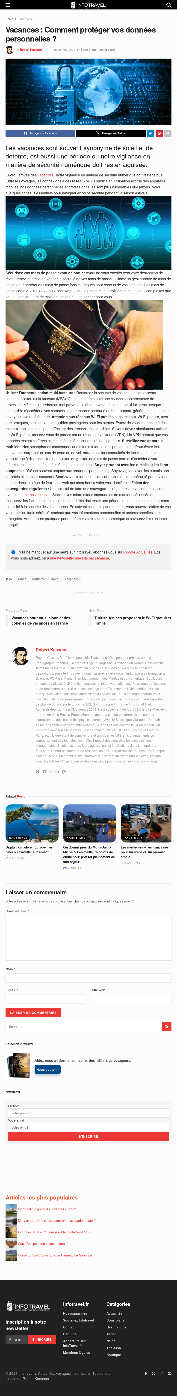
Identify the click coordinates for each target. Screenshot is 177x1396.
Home (9, 19)
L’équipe (70, 1334)
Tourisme (38, 579)
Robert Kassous (31, 49)
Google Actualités (137, 552)
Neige (110, 1341)
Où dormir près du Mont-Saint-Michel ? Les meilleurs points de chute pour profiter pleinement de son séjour (89, 854)
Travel (54, 579)
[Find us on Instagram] (161, 1373)
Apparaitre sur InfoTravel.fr (74, 1343)
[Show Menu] (8, 4)
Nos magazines (75, 1313)
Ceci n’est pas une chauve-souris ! (43, 1243)
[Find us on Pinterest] (169, 1373)
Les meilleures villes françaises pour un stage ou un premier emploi (144, 852)
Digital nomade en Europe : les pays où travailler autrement (29, 849)
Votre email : (17, 1120)
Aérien (111, 1334)
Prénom (14, 1106)
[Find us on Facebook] (146, 1373)
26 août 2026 (16, 858)
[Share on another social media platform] (167, 133)
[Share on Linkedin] (150, 133)
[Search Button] (168, 4)
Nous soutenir (47, 1069)
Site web (98, 990)
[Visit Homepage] (88, 4)
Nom (11, 969)
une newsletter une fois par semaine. (80, 558)
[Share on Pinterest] (159, 133)
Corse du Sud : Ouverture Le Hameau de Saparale (55, 1255)
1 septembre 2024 (63, 49)
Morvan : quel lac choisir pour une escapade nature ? (57, 1220)
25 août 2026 (73, 867)
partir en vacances (35, 494)
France (21, 579)
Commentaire (18, 911)
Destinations (116, 1327)
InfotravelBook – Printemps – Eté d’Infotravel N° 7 (54, 1232)
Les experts (106, 49)
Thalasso (113, 1347)
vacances (46, 175)
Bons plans (25, 19)
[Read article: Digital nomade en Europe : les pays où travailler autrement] (32, 823)
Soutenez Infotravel (78, 1320)
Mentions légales (76, 1352)
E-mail (12, 990)
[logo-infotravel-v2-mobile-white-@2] (29, 1306)
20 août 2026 (131, 863)
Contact (69, 1327)
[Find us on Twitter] (153, 1373)
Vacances (72, 579)
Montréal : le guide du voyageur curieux (47, 1209)
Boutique (113, 1354)
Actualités (114, 1313)
